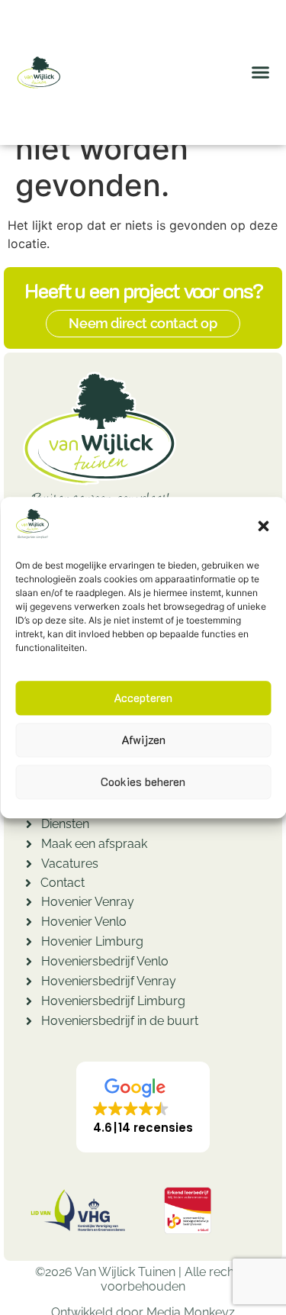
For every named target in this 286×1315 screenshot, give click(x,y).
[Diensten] (29, 826)
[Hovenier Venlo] (29, 924)
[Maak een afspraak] (29, 846)
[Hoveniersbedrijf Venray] (29, 983)
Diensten (65, 824)
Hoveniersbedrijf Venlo (105, 961)
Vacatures (69, 863)
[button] (263, 525)
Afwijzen (143, 740)
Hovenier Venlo (84, 921)
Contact (62, 882)
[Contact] (28, 885)
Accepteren (143, 698)
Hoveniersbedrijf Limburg (113, 1001)
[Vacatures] (29, 866)
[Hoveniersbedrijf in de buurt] (29, 1023)
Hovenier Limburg (92, 941)
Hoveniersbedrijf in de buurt (119, 1021)
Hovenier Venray (87, 901)
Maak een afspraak (94, 843)
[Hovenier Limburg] (29, 944)
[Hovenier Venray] (29, 904)
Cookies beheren (143, 782)
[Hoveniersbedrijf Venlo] (29, 963)
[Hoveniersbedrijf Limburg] (29, 1003)
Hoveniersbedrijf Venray (108, 981)
